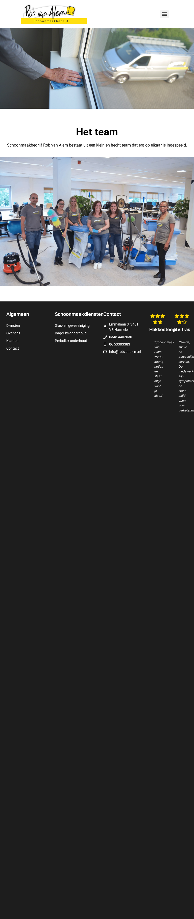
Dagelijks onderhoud (71, 333)
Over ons (13, 333)
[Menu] (164, 14)
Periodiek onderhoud (71, 341)
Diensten (13, 325)
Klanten (12, 341)
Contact (12, 348)
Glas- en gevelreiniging (72, 325)
